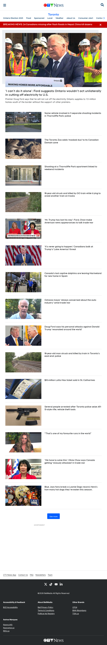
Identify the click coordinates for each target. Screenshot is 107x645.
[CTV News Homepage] (53, 5)
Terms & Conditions (46, 610)
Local (49, 18)
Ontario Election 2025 (13, 18)
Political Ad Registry (46, 613)
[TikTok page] (50, 584)
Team (50, 575)
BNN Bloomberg (79, 610)
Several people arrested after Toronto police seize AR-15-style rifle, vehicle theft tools (72, 408)
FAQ (31, 575)
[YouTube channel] (56, 584)
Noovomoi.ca (8, 628)
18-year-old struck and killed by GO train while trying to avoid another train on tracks (72, 194)
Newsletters (40, 575)
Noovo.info (7, 625)
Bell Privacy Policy (45, 607)
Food (28, 18)
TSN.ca (75, 613)
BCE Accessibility (10, 607)
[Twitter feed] (45, 584)
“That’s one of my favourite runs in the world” (67, 433)
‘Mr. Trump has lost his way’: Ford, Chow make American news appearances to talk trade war (68, 221)
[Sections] (4, 5)
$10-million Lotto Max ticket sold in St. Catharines (69, 380)
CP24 (74, 607)
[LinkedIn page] (61, 584)
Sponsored (39, 18)
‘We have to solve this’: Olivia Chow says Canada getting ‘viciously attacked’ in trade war (69, 461)
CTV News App (9, 575)
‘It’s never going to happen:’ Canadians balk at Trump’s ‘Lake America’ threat (68, 248)
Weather (59, 18)
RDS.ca (6, 631)
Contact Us (23, 575)
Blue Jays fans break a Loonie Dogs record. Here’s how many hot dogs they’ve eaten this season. (70, 488)
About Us (71, 18)
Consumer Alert (85, 18)
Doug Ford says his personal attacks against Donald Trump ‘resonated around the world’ (71, 328)
